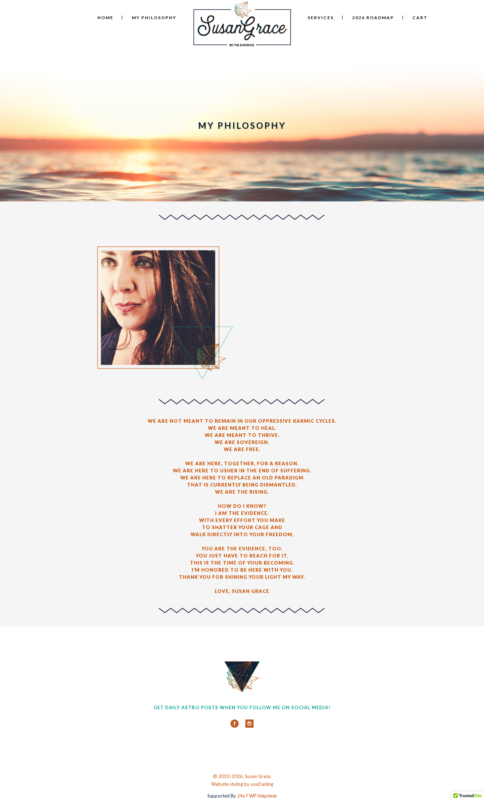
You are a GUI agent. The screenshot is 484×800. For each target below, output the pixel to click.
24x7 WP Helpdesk (257, 796)
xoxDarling (262, 784)
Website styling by (231, 784)
